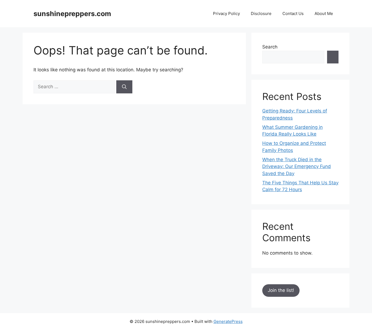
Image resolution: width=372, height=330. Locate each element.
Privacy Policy (226, 13)
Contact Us (293, 13)
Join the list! (281, 290)
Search (270, 47)
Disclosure (261, 13)
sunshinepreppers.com (72, 14)
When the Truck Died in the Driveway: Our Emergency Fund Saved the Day (296, 166)
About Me (324, 13)
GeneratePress (228, 321)
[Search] (124, 86)
